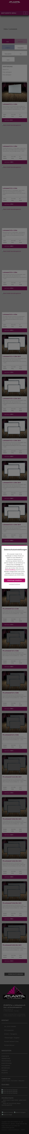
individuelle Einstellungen (14, 584)
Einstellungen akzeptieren (14, 580)
